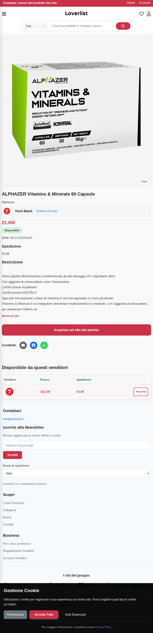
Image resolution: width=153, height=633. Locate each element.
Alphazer (8, 202)
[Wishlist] (141, 14)
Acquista (141, 391)
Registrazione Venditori (18, 550)
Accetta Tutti (44, 614)
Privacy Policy (103, 627)
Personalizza (15, 614)
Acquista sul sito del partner (76, 330)
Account (144, 2)
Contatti (8, 524)
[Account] (149, 14)
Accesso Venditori (15, 558)
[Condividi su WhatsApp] (44, 345)
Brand (7, 517)
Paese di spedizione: (16, 465)
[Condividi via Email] (23, 345)
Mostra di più (10, 315)
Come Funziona (13, 503)
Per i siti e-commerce (17, 543)
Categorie (9, 510)
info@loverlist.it (13, 419)
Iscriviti (12, 455)
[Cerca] (123, 26)
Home (131, 2)
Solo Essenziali (75, 614)
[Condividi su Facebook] (33, 345)
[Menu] (6, 14)
